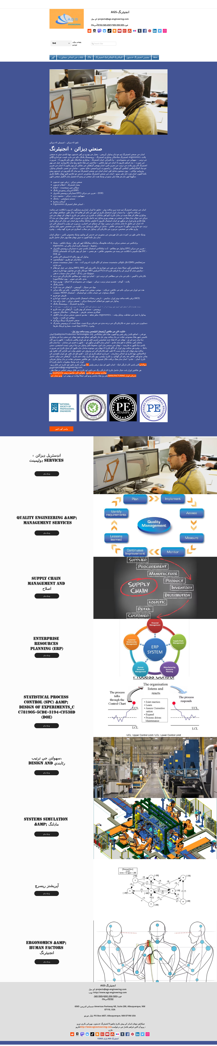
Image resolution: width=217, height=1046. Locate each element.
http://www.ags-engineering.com (110, 992)
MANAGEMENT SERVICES (47, 522)
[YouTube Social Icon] (119, 31)
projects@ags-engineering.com (113, 19)
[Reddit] (89, 31)
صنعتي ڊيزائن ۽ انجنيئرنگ (75, 148)
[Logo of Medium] (94, 31)
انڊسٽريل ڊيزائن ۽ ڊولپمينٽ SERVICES (46, 458)
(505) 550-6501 (110, 996)
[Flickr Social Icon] (135, 31)
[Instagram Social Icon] (165, 31)
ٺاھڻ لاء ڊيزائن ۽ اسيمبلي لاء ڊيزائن (63, 142)
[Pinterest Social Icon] (150, 31)
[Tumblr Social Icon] (140, 31)
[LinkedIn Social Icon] (155, 31)
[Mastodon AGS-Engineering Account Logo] (99, 31)
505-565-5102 (107, 25)
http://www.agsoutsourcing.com (96, 1027)
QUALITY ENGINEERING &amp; (47, 517)
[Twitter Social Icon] (160, 31)
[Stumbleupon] (129, 31)
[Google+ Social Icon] (124, 31)
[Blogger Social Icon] (114, 31)
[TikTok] (109, 31)
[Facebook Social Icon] (145, 31)
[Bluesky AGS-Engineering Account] (104, 31)
